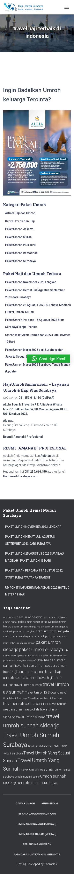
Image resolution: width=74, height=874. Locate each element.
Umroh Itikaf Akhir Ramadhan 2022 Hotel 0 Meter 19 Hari (37, 591)
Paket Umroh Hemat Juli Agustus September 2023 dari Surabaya (30, 540)
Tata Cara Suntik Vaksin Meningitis (37, 854)
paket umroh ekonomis (29, 617)
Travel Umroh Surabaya (40, 746)
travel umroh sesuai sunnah (25, 703)
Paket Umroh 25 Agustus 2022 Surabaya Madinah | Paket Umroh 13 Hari (34, 557)
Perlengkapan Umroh (37, 844)
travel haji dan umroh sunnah (23, 672)
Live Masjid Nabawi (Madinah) (37, 824)
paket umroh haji (52, 617)
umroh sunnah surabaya (37, 782)
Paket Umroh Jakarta (19, 229)
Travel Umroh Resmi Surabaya (45, 698)
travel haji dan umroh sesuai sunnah (40, 666)
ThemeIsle (51, 864)
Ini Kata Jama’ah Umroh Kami (37, 813)
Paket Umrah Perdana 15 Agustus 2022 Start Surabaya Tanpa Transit (34, 574)
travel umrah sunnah (28, 685)
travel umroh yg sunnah (37, 769)
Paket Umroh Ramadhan (21, 253)
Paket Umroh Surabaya (20, 261)
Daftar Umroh (25, 803)
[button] (48, 359)
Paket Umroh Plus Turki (20, 245)
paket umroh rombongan (22, 643)
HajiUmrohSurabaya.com (20, 476)
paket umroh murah (49, 631)
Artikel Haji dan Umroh (20, 213)
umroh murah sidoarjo (27, 776)
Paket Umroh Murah (18, 237)
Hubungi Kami (50, 803)
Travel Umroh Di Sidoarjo (42, 692)
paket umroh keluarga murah (29, 626)
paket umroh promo (41, 636)
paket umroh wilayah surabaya (19, 660)
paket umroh (9, 617)
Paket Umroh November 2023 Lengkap (30, 282)
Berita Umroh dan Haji (20, 221)
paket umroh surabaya (41, 649)
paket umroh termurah (30, 655)
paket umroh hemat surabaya (35, 621)
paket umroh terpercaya (55, 655)
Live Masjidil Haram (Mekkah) (37, 834)
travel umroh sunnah (30, 717)
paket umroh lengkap (24, 631)
